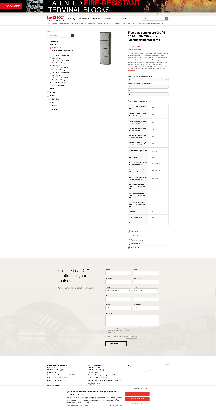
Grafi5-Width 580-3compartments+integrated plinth (151, 23)
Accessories (56, 53)
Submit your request (116, 343)
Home (48, 23)
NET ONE (52, 92)
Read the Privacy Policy (113, 332)
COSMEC (52, 89)
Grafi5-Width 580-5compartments (61, 80)
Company (71, 19)
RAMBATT (53, 102)
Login (127, 14)
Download (107, 19)
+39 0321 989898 (57, 380)
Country (108, 304)
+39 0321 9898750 (115, 380)
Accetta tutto (137, 394)
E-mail (108, 295)
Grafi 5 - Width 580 (132, 23)
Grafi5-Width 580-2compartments (61, 62)
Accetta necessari (137, 398)
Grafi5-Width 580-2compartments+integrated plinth (61, 66)
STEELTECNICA (54, 99)
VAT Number (137, 278)
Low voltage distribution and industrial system (83, 23)
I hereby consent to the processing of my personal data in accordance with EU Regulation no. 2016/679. (121, 330)
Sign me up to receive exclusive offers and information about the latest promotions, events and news (123, 337)
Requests (109, 313)
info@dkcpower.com (94, 384)
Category (109, 287)
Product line (137, 304)
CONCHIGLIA (54, 45)
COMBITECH (54, 41)
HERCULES (53, 95)
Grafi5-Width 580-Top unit (59, 82)
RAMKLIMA (53, 109)
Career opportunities (115, 14)
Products (96, 19)
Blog (116, 19)
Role (135, 287)
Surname (136, 269)
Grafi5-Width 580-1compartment (60, 55)
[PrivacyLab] (119, 405)
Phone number (138, 295)
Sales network (84, 19)
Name (108, 269)
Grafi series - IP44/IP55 (120, 23)
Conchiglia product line (64, 23)
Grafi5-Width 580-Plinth (58, 85)
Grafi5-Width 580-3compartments (61, 70)
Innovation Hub (148, 14)
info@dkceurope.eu (53, 385)
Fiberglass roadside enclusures (105, 23)
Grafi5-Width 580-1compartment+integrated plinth (60, 59)
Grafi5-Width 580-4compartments (61, 72)
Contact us (126, 19)
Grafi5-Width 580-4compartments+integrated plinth (61, 76)
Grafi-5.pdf (135, 235)
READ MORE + (131, 70)
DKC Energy (136, 14)
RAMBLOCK (53, 106)
